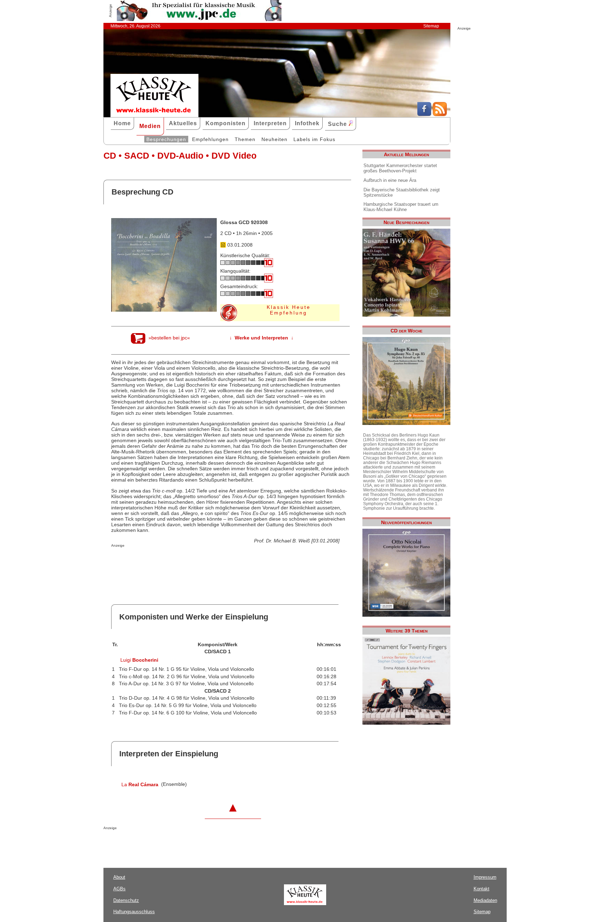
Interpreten (270, 123)
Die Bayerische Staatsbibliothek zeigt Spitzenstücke (401, 192)
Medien (150, 126)
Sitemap (431, 26)
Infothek (307, 123)
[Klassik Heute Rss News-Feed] (440, 114)
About (119, 877)
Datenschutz (126, 900)
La (139, 784)
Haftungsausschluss (134, 911)
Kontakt (481, 888)
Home (122, 123)
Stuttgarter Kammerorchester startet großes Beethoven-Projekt (400, 168)
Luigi (139, 660)
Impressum (485, 877)
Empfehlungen (210, 139)
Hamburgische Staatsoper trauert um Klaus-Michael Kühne (400, 207)
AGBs (119, 888)
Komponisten (225, 123)
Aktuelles (183, 123)
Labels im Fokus (314, 139)
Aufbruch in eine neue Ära (389, 180)
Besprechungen (166, 139)
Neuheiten (274, 139)
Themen (245, 139)
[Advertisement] (193, 561)
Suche (338, 124)
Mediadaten (485, 900)
